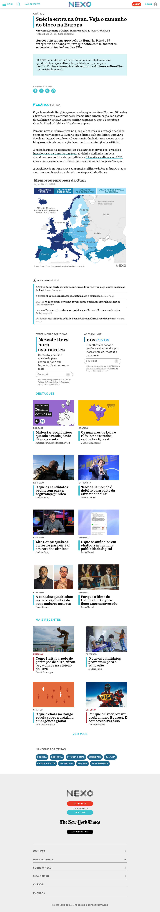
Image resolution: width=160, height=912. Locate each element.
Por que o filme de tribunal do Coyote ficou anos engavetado (99, 600)
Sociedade (95, 757)
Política (42, 757)
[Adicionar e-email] (68, 374)
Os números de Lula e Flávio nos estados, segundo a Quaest (98, 436)
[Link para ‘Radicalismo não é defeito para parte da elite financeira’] (98, 468)
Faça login (80, 812)
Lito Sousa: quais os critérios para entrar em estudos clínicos (53, 545)
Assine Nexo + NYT (80, 832)
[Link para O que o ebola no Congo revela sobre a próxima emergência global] (53, 695)
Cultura (110, 757)
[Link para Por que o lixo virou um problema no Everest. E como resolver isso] (106, 695)
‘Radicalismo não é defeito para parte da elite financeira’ (98, 490)
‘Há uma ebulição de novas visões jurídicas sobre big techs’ (82, 318)
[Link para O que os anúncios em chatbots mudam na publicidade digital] (98, 522)
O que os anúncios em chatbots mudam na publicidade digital (98, 545)
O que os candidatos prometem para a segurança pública (52, 490)
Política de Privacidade (47, 382)
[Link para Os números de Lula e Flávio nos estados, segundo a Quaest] (98, 413)
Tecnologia (66, 763)
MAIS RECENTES (32, 4)
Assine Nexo (80, 804)
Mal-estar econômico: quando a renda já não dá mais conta (54, 436)
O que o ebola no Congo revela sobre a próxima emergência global (82, 302)
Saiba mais (54, 280)
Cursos (38, 884)
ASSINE (136, 4)
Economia (57, 757)
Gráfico (40, 302)
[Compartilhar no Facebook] (35, 91)
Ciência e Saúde (46, 763)
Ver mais (80, 734)
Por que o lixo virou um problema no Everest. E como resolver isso (83, 310)
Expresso (41, 296)
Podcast (38, 428)
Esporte (82, 763)
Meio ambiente (100, 763)
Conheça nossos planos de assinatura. (70, 66)
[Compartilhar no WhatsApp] (53, 91)
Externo (40, 287)
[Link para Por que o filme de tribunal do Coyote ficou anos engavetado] (98, 577)
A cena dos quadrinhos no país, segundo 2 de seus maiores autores (54, 600)
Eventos (39, 893)
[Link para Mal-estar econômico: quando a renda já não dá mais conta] (53, 413)
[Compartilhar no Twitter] (41, 91)
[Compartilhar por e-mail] (47, 91)
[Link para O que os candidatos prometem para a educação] (106, 639)
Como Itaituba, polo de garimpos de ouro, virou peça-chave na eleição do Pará (55, 664)
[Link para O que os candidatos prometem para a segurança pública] (53, 468)
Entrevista (42, 319)
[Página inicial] (80, 4)
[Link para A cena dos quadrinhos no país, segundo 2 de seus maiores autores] (53, 577)
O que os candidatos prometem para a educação (73, 296)
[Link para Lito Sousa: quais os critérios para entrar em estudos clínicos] (53, 522)
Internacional (76, 757)
